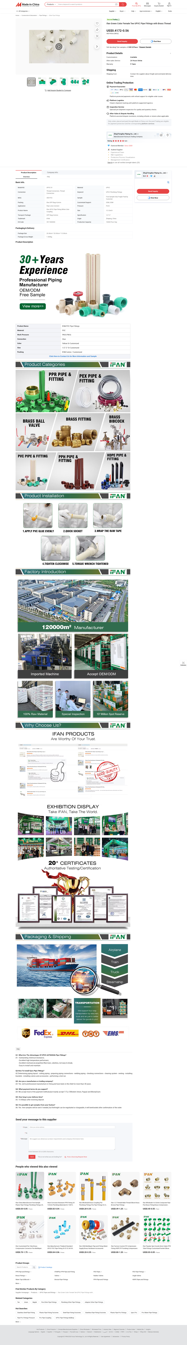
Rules (170, 11)
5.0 (144, 176)
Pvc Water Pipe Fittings (149, 1312)
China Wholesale (85, 1329)
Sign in (169, 6)
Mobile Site (140, 1329)
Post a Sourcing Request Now (75, 1157)
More (17, 1322)
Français (65, 1332)
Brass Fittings (20, 1276)
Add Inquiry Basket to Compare (59, 90)
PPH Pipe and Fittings (101, 1279)
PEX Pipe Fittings (138, 1272)
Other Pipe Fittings (54, 15)
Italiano (83, 1332)
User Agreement (105, 1336)
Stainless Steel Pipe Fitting (26, 1312)
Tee (18, 1302)
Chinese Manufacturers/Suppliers (67, 1329)
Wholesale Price (96, 1329)
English (43, 1332)
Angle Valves (136, 1276)
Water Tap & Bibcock (22, 1279)
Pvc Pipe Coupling (45, 1318)
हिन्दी (122, 1332)
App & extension (145, 11)
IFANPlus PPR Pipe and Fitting (65, 1272)
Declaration (116, 1336)
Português (57, 1332)
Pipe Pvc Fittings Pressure (26, 1318)
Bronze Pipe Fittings (61, 1279)
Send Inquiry (122, 41)
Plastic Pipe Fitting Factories (48, 1312)
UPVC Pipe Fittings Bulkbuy (65, 1318)
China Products (51, 1329)
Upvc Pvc (134, 1312)
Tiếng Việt (143, 1332)
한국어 (111, 1332)
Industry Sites (107, 1329)
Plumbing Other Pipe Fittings (70, 1302)
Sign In (110, 162)
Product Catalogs (46, 1267)
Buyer (122, 11)
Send (32, 1157)
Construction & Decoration (29, 15)
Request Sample (145, 47)
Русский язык (74, 1332)
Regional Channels (119, 1329)
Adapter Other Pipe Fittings (94, 1302)
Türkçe (136, 1332)
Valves (57, 1276)
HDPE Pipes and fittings (140, 1279)
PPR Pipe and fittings (23, 1272)
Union (26, 1302)
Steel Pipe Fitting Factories (72, 1312)
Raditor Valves (98, 1276)
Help (132, 11)
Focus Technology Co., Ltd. (79, 1336)
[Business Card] (168, 182)
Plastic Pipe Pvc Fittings (118, 1312)
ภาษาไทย (129, 1332)
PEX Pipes (97, 1272)
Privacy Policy (126, 1336)
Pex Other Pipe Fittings (49, 1302)
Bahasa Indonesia (153, 1332)
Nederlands (97, 1332)
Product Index (131, 1329)
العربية (105, 1332)
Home (17, 15)
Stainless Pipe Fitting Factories (95, 1312)
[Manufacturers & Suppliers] (27, 4)
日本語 (117, 1332)
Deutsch (89, 1332)
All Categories (23, 11)
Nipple (35, 1302)
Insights (148, 1329)
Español (49, 1332)
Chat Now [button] (157, 41)
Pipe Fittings (43, 15)
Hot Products (40, 1329)
